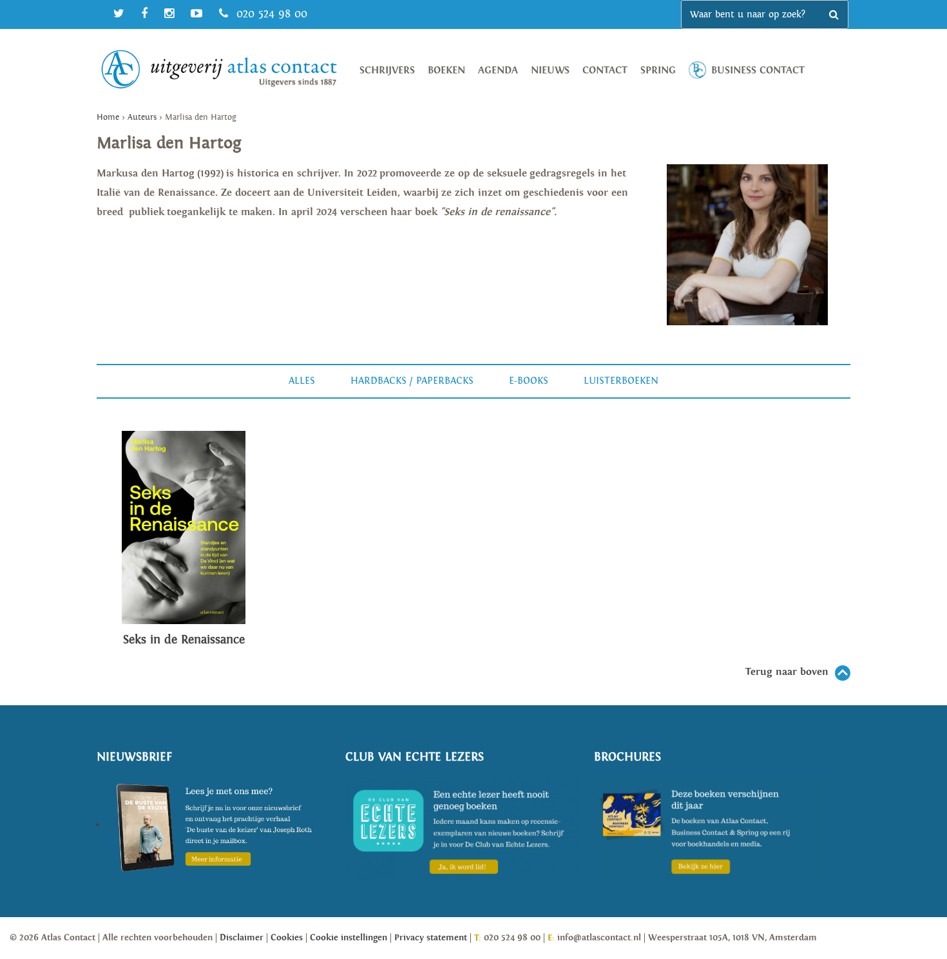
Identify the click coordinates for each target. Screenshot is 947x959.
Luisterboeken (621, 381)
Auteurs (142, 117)
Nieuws (550, 70)
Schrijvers (387, 70)
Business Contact (758, 70)
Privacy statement (430, 938)
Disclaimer (241, 938)
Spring (658, 70)
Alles (302, 381)
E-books (528, 381)
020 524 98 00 (270, 14)
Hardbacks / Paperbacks (412, 381)
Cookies (287, 938)
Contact (604, 70)
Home (108, 117)
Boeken (446, 70)
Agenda (498, 70)
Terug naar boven (786, 672)
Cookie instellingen (348, 938)
